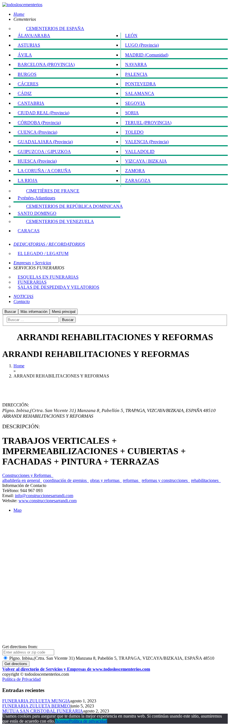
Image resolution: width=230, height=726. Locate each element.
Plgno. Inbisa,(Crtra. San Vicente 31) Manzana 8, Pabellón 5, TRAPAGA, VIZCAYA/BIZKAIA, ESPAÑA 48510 (111, 658)
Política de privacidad (88, 721)
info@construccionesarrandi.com (44, 495)
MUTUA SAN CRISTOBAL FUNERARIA (42, 711)
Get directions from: (20, 646)
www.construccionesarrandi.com (48, 500)
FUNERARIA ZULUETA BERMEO (36, 706)
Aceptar (62, 721)
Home (18, 365)
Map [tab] (17, 510)
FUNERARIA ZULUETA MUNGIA (36, 700)
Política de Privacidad (21, 679)
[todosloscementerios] (22, 4)
